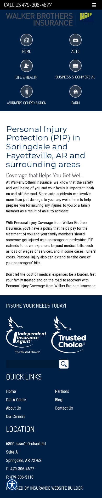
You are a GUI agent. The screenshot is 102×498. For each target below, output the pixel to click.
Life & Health (26, 77)
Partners (62, 391)
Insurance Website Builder (56, 488)
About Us (13, 408)
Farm (75, 102)
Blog (58, 399)
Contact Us (64, 408)
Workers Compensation (26, 102)
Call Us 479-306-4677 (28, 5)
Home (26, 51)
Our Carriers (15, 416)
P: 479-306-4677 (20, 468)
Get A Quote (16, 399)
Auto (75, 51)
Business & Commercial (75, 77)
